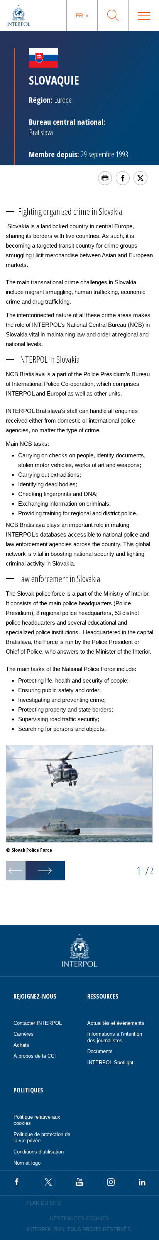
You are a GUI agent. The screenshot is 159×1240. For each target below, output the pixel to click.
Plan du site (43, 1203)
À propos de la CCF (36, 1056)
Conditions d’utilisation (39, 1152)
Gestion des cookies (79, 1218)
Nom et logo (27, 1163)
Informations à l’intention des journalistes (114, 1037)
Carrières (24, 1034)
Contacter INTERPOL (38, 1023)
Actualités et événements (115, 1023)
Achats (21, 1045)
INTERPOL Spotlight (110, 1062)
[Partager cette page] (123, 178)
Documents (100, 1051)
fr (79, 15)
